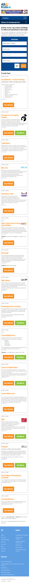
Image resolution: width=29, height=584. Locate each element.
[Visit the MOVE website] (24, 421)
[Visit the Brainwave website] (24, 446)
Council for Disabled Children (10, 367)
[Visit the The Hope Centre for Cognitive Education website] (24, 118)
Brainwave (5, 447)
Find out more (4, 521)
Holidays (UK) (19, 545)
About (2, 546)
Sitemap (3, 551)
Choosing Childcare (5, 570)
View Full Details (8, 105)
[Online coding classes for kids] (14, 11)
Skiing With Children (5, 572)
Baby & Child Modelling (6, 561)
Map (3, 220)
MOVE (3, 419)
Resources (3, 537)
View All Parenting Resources (7, 574)
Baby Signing (4, 567)
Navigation (5, 18)
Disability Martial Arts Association (11, 306)
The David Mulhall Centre (8, 335)
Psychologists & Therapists (22, 535)
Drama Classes (19, 547)
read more (4, 99)
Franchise (3, 542)
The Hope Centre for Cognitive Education (10, 116)
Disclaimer (3, 548)
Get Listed (3, 544)
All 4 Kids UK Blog (5, 539)
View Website (20, 133)
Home (2, 535)
